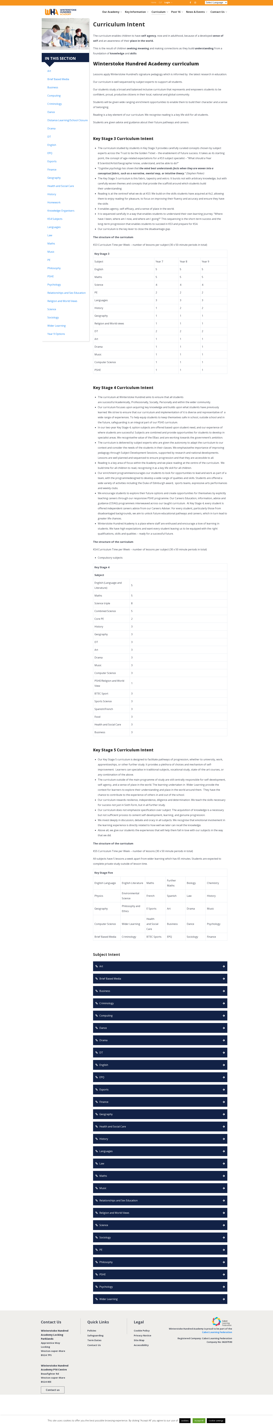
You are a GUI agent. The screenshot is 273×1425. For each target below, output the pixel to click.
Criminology (54, 104)
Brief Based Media (58, 79)
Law (49, 235)
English (51, 145)
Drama (51, 128)
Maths (51, 243)
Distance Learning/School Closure (67, 120)
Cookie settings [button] (216, 1420)
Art (49, 71)
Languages (54, 227)
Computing (54, 95)
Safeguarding (95, 1335)
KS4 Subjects (54, 219)
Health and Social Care (60, 186)
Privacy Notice (142, 1335)
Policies (91, 1330)
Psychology (54, 284)
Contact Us (94, 1345)
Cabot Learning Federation (217, 1332)
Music (50, 251)
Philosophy (54, 268)
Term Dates (94, 1340)
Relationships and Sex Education (66, 293)
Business (52, 87)
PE (48, 260)
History (51, 194)
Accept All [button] (198, 1420)
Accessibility (141, 1345)
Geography (54, 178)
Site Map (139, 1340)
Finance (51, 169)
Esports (52, 161)
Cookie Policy (142, 1330)
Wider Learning (56, 325)
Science (51, 309)
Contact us (53, 1390)
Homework (54, 202)
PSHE (50, 276)
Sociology (53, 317)
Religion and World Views (62, 301)
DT (49, 136)
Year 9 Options (56, 334)
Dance (51, 112)
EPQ (49, 153)
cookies (185, 1420)
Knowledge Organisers (60, 210)
